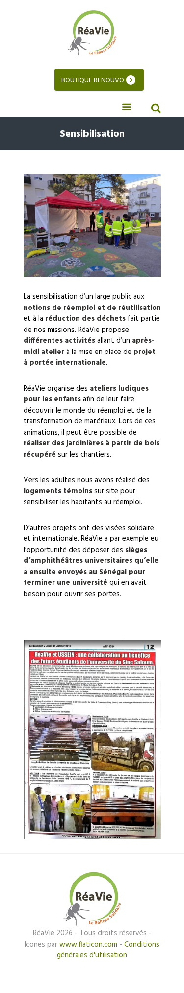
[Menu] (127, 107)
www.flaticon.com (88, 944)
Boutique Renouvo (92, 80)
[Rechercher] (154, 109)
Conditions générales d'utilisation (108, 950)
